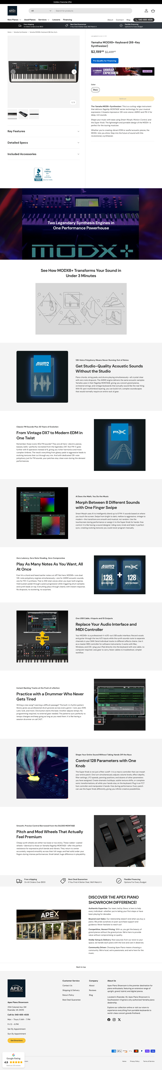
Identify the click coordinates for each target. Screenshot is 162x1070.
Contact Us (67, 985)
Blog (128, 20)
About (110, 20)
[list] (43, 72)
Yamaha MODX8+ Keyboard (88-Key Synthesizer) (44, 32)
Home (10, 32)
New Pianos (13, 19)
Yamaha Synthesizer (20, 32)
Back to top (81, 967)
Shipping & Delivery (71, 990)
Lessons (56, 19)
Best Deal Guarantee (71, 1000)
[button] (153, 10)
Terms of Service (148, 1061)
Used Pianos (30, 19)
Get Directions (17, 1040)
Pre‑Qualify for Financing (104, 61)
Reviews (92, 990)
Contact (120, 20)
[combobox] (80, 10)
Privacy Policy (134, 1061)
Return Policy (68, 995)
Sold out (122, 99)
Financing (67, 19)
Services (42, 19)
